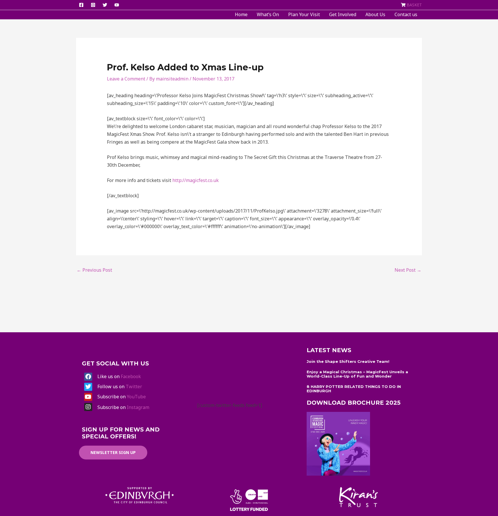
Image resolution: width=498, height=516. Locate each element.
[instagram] (94, 5)
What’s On (268, 14)
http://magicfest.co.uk (195, 180)
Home (241, 14)
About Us (375, 14)
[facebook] (82, 5)
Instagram (138, 407)
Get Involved (342, 14)
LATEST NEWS (329, 350)
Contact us (406, 14)
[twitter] (106, 5)
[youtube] (117, 5)
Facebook (131, 376)
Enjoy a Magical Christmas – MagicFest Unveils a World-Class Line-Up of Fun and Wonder (357, 374)
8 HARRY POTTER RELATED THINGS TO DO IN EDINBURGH (354, 388)
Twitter (134, 386)
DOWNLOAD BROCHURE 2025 (354, 402)
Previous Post (94, 270)
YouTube (136, 396)
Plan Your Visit (304, 14)
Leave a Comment (126, 79)
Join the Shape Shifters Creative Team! (348, 361)
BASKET (414, 4)
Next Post (408, 270)
